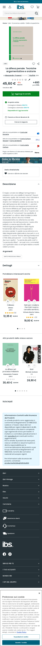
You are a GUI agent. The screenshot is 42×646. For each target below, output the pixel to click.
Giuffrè (32, 75)
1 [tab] (21, 58)
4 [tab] (24, 328)
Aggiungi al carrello (22, 94)
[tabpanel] (21, 43)
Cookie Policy (21, 632)
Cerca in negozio (21, 122)
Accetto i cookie (21, 642)
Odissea (10, 305)
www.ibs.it (12, 436)
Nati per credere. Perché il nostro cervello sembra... (31, 307)
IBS (11, 88)
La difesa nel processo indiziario (10, 370)
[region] (21, 618)
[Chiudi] (39, 593)
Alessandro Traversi (13, 75)
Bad (31, 369)
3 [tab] (22, 328)
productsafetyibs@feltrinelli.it (17, 463)
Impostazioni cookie (21, 637)
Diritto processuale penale (12, 256)
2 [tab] (19, 328)
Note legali (7, 401)
